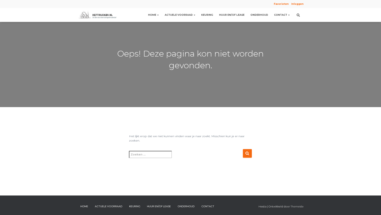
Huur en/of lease (231, 14)
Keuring (207, 14)
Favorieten (281, 3)
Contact (281, 14)
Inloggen (297, 3)
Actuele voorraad (179, 14)
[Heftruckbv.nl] (98, 15)
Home (152, 14)
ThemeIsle (297, 206)
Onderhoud (259, 14)
